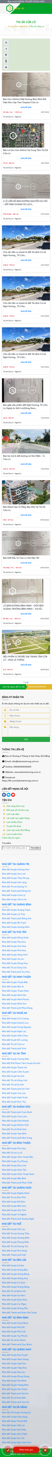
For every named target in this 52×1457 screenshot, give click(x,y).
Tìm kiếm (6, 843)
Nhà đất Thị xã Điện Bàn (14, 1398)
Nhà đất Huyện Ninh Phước (15, 999)
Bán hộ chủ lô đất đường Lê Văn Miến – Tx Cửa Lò (24, 457)
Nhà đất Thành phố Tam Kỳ (15, 1402)
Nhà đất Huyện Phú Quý (14, 1148)
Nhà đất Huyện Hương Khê (15, 1059)
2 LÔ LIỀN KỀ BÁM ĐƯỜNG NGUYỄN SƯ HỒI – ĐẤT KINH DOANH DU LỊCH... (25, 203)
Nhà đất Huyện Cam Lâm (14, 1116)
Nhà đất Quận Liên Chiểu (14, 1434)
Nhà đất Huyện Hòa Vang (14, 1417)
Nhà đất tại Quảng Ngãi (16, 1187)
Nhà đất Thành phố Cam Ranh (17, 1112)
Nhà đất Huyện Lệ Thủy (13, 914)
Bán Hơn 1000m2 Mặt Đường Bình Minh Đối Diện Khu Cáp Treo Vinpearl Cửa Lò (24, 101)
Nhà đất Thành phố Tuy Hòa (16, 972)
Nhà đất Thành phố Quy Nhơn (17, 1344)
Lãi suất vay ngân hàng (18, 818)
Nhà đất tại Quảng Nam (16, 1349)
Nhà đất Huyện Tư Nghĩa (14, 1214)
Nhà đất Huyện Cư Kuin (13, 1282)
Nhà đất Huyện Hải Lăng (14, 882)
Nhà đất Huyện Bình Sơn (14, 1206)
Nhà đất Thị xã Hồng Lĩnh (14, 1080)
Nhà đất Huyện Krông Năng (15, 1287)
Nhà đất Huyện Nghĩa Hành (15, 1193)
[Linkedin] (9, 795)
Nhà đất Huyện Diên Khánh (15, 1121)
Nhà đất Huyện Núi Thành (14, 1389)
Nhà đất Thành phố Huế (14, 1255)
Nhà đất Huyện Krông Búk (15, 1270)
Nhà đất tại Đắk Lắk (14, 1260)
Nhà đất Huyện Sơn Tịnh (14, 1210)
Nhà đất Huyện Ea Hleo (13, 1295)
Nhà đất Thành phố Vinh (14, 1048)
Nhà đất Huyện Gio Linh (14, 874)
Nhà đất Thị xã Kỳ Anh (13, 1084)
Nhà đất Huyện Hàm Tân (14, 1170)
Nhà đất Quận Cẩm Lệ (13, 1425)
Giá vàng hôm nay (15, 806)
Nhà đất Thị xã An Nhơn (14, 1340)
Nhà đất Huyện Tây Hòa (14, 942)
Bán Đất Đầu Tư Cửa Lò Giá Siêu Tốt (21, 558)
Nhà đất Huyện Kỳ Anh (13, 1076)
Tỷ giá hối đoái (13, 826)
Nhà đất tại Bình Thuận (16, 1143)
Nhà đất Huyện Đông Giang (15, 1376)
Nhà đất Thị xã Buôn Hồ (14, 1291)
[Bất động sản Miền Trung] (26, 7)
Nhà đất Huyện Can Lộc (14, 1093)
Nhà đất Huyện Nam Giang (15, 1359)
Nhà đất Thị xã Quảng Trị (14, 886)
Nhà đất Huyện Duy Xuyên (15, 1355)
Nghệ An (24, 26)
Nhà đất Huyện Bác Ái (13, 986)
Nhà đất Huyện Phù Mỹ (13, 1327)
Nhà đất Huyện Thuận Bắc (15, 982)
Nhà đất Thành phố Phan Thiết (17, 1183)
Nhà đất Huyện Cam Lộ (13, 895)
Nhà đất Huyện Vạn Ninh (14, 1133)
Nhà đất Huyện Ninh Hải (14, 995)
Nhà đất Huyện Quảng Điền (15, 1238)
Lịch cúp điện (12, 814)
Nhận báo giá (26, 1450)
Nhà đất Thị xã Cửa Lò (13, 1044)
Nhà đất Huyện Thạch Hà (14, 1067)
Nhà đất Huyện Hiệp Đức (14, 1368)
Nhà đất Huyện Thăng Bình (15, 1385)
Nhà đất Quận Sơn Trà (13, 1438)
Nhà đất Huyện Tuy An (13, 959)
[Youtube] (13, 795)
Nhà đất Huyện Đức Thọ (14, 1102)
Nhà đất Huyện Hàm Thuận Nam (18, 1174)
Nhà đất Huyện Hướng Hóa (15, 869)
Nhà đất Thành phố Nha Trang (17, 1138)
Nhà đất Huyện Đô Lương (15, 1040)
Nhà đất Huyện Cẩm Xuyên (15, 1072)
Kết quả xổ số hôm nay (17, 810)
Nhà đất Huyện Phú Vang (14, 1251)
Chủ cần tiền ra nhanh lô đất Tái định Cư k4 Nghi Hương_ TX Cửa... (24, 254)
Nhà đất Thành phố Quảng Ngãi (18, 1219)
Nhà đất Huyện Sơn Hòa (14, 946)
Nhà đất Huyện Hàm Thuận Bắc (17, 1157)
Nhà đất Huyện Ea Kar (13, 1265)
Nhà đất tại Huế (11, 1224)
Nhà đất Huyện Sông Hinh (15, 955)
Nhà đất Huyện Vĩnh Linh (14, 899)
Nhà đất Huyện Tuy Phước (15, 1336)
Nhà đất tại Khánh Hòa (16, 1107)
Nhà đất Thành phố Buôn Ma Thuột (19, 1312)
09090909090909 (37, 687)
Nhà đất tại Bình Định (15, 1317)
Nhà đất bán (26, 107)
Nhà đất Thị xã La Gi (12, 1153)
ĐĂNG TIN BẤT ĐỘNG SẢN (31, 1)
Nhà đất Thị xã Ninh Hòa (14, 1129)
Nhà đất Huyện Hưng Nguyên (16, 1027)
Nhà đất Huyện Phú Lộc (13, 1229)
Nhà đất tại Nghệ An (14, 1013)
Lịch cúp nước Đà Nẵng (18, 830)
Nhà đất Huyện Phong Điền (15, 1242)
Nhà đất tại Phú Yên (14, 932)
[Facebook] (4, 795)
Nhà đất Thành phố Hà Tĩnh (15, 1089)
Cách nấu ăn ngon (11, 838)
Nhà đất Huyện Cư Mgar (14, 1304)
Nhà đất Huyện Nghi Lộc (14, 1031)
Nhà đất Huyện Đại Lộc (13, 1372)
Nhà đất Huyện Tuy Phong (15, 1161)
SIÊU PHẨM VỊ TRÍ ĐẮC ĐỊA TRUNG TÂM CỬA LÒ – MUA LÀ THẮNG (25, 658)
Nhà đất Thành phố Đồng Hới (16, 918)
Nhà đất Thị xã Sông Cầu (14, 967)
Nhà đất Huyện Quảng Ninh (15, 927)
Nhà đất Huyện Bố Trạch (14, 923)
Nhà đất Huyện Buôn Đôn (14, 1300)
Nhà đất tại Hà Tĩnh (14, 1053)
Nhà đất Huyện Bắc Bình (14, 1178)
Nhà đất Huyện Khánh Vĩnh (15, 1125)
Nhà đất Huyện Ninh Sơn (14, 1004)
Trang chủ (13, 26)
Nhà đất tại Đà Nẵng (14, 1407)
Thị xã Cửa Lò (8, 117)
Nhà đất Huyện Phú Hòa (14, 950)
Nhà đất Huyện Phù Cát (13, 1331)
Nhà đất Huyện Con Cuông (15, 1018)
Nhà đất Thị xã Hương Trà (15, 1246)
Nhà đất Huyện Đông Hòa (15, 963)
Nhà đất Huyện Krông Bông (15, 1274)
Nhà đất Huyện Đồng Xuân (15, 937)
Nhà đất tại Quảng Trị (15, 864)
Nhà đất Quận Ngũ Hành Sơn (16, 1442)
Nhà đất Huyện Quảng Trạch (16, 910)
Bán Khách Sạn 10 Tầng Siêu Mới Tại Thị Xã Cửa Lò (24, 508)
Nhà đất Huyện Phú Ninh (14, 1381)
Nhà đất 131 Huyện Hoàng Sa (16, 1412)
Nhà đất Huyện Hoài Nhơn (15, 1323)
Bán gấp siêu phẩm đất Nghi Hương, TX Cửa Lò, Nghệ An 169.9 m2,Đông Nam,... (25, 407)
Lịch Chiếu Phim (14, 822)
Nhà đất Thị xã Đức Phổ (14, 1197)
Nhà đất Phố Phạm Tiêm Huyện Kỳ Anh (21, 1063)
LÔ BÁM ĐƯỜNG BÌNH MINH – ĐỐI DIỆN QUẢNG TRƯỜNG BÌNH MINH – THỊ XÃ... (23, 607)
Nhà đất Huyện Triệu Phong (15, 878)
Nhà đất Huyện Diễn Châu (15, 1036)
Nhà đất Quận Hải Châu (14, 1430)
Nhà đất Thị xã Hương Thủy (15, 1233)
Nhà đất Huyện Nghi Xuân (15, 1097)
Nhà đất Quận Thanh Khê (14, 1421)
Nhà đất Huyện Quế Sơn (14, 1363)
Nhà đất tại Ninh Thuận (16, 977)
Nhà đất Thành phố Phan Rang (17, 1008)
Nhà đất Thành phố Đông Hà (16, 891)
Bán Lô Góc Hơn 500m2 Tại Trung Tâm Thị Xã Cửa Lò (25, 152)
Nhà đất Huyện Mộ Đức (13, 1202)
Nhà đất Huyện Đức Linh (14, 1165)
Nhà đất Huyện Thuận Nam (15, 991)
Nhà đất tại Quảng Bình (16, 904)
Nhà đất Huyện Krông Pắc (15, 1308)
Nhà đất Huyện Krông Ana (15, 1278)
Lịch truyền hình (14, 834)
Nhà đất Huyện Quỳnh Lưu (15, 1023)
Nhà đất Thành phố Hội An (15, 1393)
